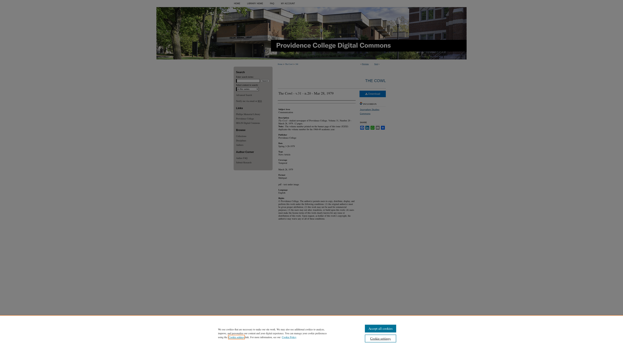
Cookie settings (236, 337)
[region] (311, 333)
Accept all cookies (380, 328)
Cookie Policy (289, 337)
